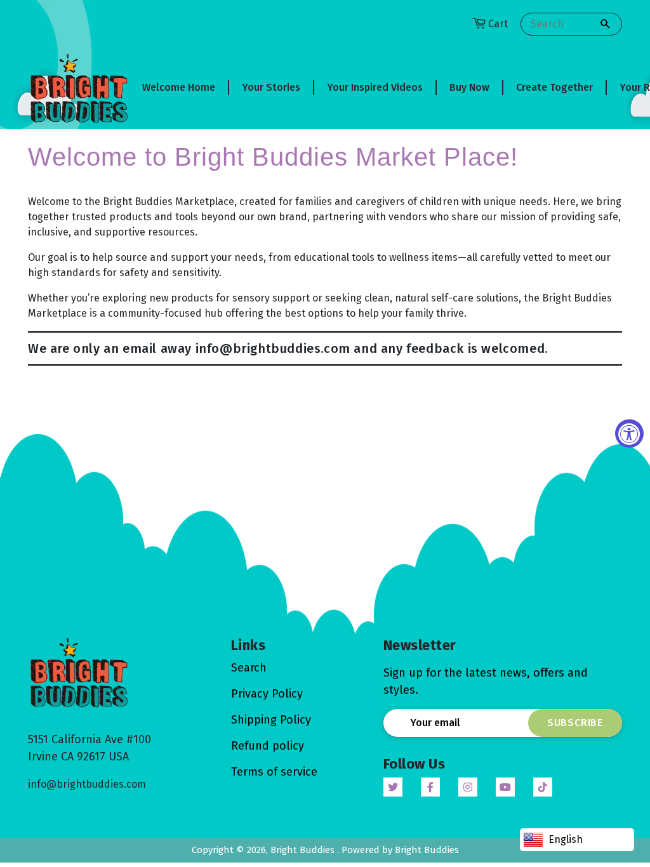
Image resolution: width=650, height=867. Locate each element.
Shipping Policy (271, 720)
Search (249, 668)
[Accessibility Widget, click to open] (629, 434)
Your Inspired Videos (375, 87)
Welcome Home (178, 87)
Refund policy (267, 746)
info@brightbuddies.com (87, 784)
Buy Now (469, 87)
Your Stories (271, 87)
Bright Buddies (303, 850)
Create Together (554, 87)
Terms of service (274, 772)
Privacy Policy (267, 694)
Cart (498, 24)
